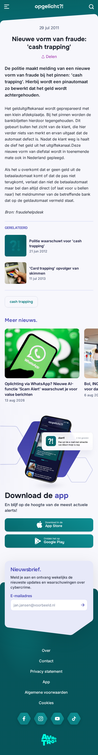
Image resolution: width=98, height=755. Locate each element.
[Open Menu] (6, 6)
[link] (49, 7)
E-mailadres (21, 596)
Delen (51, 56)
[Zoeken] (91, 6)
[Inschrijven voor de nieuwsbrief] (83, 605)
